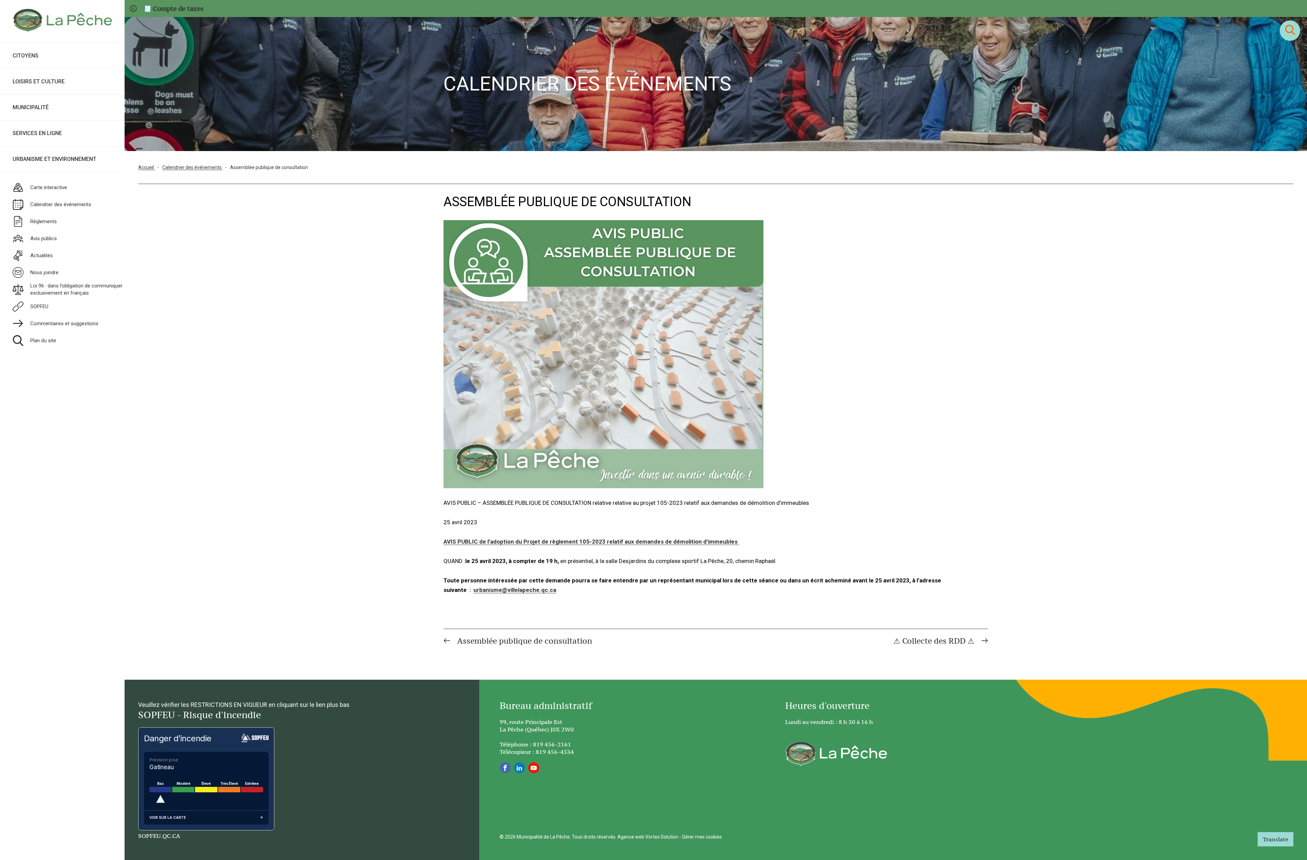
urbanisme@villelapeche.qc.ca (514, 589)
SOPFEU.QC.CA (159, 836)
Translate (1275, 839)
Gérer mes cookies (702, 837)
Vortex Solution (661, 837)
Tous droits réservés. (594, 837)
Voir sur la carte (167, 817)
